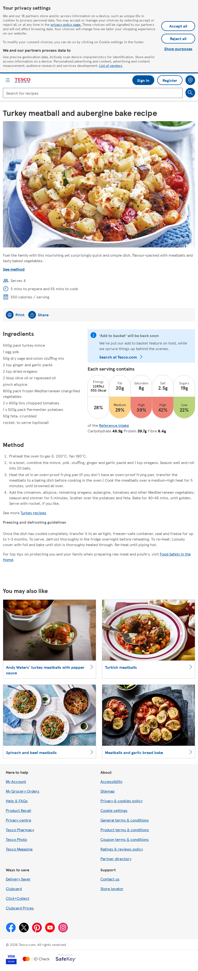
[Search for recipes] (190, 93)
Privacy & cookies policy (121, 800)
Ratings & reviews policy (121, 849)
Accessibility (111, 781)
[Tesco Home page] (22, 80)
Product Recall (18, 810)
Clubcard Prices (20, 908)
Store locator (111, 888)
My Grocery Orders (22, 791)
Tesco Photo (16, 839)
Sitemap (107, 791)
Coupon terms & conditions (124, 839)
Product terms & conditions (124, 829)
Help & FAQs (17, 800)
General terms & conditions (124, 820)
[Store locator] (190, 80)
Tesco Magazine (19, 849)
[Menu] (8, 80)
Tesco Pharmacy (20, 829)
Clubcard (14, 888)
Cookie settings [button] (113, 810)
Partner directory (115, 858)
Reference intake (114, 425)
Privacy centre (18, 820)
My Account (16, 781)
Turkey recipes (33, 512)
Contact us (110, 879)
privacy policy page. (66, 24)
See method (14, 269)
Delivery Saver (18, 879)
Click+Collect (17, 898)
